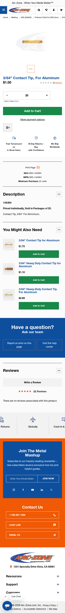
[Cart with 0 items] (61, 10)
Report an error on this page (19, 345)
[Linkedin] (42, 490)
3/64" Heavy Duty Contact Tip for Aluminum (40, 265)
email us (14, 535)
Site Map (53, 609)
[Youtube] (32, 490)
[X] (51, 490)
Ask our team (32, 332)
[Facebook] (23, 490)
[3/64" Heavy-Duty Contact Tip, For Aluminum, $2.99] (9, 295)
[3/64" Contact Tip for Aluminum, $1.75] (9, 244)
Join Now (48, 478)
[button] (33, 421)
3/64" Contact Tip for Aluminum (39, 240)
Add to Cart (39, 254)
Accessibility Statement (35, 609)
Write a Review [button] (32, 382)
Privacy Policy (49, 605)
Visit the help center (49, 345)
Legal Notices (14, 609)
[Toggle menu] (3, 10)
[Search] (39, 10)
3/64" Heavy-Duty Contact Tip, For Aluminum (38, 291)
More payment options (32, 119)
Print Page (30, 167)
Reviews (58, 83)
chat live (15, 525)
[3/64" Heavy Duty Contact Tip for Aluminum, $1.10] (9, 269)
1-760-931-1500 (17, 514)
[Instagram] (13, 490)
